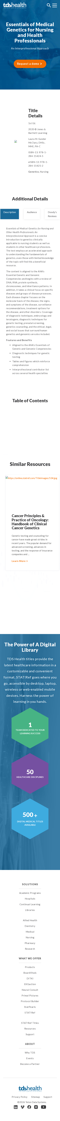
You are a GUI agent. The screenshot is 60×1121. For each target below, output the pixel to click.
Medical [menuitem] (30, 931)
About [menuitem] (30, 1043)
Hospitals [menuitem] (30, 898)
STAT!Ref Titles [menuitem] (30, 1022)
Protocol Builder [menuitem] (30, 1001)
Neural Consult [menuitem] (30, 989)
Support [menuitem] (30, 1034)
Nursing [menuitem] (30, 937)
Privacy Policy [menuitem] (20, 1096)
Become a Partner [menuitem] (30, 1064)
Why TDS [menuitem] (30, 1052)
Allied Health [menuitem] (30, 920)
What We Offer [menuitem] (30, 958)
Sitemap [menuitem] (35, 1096)
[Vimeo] (22, 1107)
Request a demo (28, 63)
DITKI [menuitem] (30, 978)
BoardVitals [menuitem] (30, 972)
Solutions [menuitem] (30, 884)
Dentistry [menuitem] (30, 926)
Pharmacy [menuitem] (30, 943)
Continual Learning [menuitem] (30, 904)
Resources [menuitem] (30, 1028)
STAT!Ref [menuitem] (30, 1012)
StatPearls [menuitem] (30, 1006)
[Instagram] (36, 1107)
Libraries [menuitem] (30, 910)
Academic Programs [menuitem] (30, 893)
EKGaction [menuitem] (30, 984)
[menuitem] (30, 917)
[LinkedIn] (16, 1107)
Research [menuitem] (30, 948)
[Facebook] (29, 1107)
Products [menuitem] (30, 967)
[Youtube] (43, 1107)
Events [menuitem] (30, 1058)
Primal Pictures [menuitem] (30, 995)
